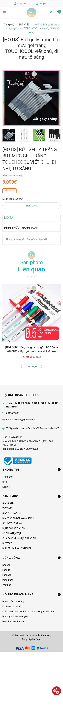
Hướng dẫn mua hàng (13, 601)
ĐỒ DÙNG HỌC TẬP (12, 533)
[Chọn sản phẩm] (31, 313)
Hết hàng (31, 206)
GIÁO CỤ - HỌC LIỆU (12, 513)
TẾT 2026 (7, 508)
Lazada (6, 570)
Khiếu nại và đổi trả (11, 606)
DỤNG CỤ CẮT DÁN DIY (13, 528)
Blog (4, 481)
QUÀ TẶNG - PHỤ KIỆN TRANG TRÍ (19, 538)
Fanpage (6, 575)
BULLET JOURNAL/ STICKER (16, 548)
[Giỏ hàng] (57, 11)
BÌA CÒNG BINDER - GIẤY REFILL (18, 518)
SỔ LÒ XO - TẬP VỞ (12, 523)
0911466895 (12, 413)
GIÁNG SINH (8, 503)
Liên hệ (6, 486)
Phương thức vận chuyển (15, 616)
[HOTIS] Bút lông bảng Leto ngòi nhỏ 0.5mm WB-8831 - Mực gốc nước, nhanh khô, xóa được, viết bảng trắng (31, 351)
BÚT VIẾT (7, 543)
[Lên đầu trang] (56, 703)
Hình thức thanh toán (13, 621)
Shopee (6, 565)
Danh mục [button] (10, 496)
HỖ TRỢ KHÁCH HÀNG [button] (18, 594)
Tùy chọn (31, 366)
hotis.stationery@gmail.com (20, 419)
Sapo (38, 639)
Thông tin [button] (10, 469)
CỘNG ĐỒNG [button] (11, 557)
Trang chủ (7, 476)
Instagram (7, 580)
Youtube (6, 585)
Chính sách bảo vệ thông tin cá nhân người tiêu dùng (28, 611)
